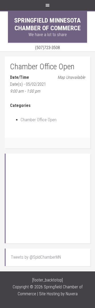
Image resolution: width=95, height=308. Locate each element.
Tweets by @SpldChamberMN (36, 257)
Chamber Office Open (38, 119)
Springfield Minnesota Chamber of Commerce (47, 24)
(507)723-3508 (47, 47)
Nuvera (72, 293)
